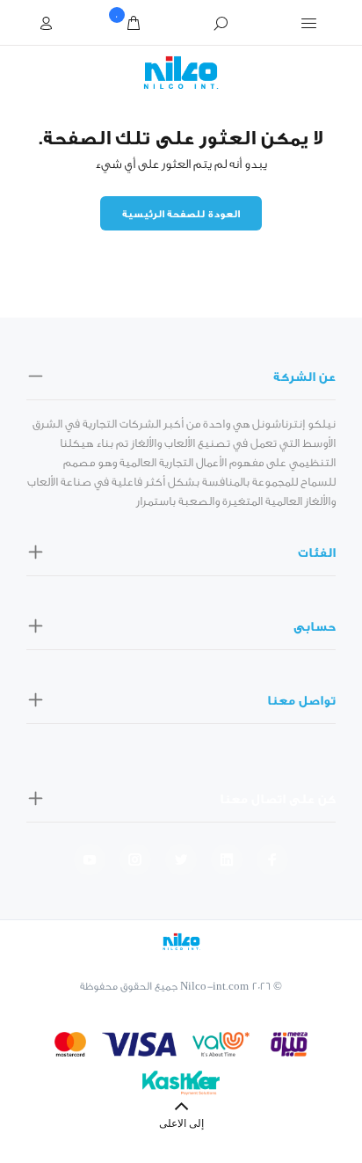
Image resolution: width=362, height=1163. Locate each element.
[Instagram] (135, 859)
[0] (133, 24)
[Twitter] (181, 859)
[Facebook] (272, 859)
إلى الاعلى (181, 1124)
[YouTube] (89, 859)
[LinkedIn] (227, 859)
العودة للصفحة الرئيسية (181, 214)
